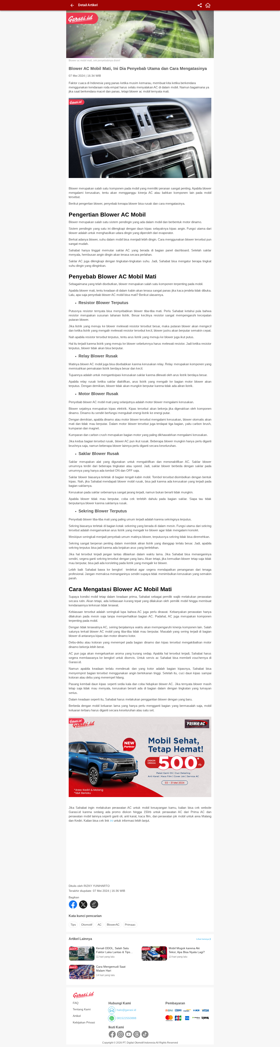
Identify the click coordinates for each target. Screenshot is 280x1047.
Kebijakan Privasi (84, 1022)
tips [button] (73, 924)
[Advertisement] (140, 855)
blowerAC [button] (113, 924)
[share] (200, 5)
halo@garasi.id (126, 1010)
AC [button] (99, 924)
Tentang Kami (82, 1009)
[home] (208, 5)
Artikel (77, 1015)
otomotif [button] (86, 924)
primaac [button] (130, 924)
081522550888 (126, 1018)
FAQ (76, 1003)
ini (112, 820)
